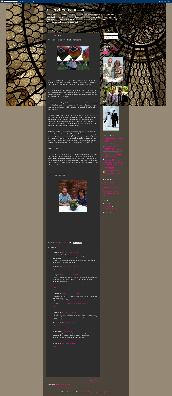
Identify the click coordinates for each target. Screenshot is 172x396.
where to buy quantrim (68, 343)
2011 (106, 212)
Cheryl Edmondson (65, 9)
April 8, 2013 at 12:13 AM (69, 312)
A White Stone (110, 159)
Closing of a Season (111, 169)
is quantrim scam (68, 322)
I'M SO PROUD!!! (108, 182)
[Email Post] (70, 242)
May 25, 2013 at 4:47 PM (69, 331)
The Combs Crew (111, 167)
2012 (107, 204)
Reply (54, 269)
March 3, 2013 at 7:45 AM (69, 252)
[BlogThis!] (76, 243)
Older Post (93, 380)
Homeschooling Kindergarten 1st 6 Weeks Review (113, 155)
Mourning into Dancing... (110, 191)
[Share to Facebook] (80, 243)
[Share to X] (78, 243)
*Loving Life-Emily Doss (113, 153)
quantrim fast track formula (75, 285)
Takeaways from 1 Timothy (113, 149)
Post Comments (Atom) (63, 384)
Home (68, 380)
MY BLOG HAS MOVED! (112, 173)
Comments (109, 37)
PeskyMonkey (92, 392)
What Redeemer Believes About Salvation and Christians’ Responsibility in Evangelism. (114, 162)
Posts (107, 34)
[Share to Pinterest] (81, 243)
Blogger (107, 392)
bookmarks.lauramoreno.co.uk (78, 303)
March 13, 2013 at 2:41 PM (70, 275)
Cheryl (113, 46)
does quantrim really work (71, 266)
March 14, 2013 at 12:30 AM (70, 293)
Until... (105, 185)
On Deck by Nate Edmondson (110, 147)
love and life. (109, 172)
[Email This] (74, 243)
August (109, 206)
